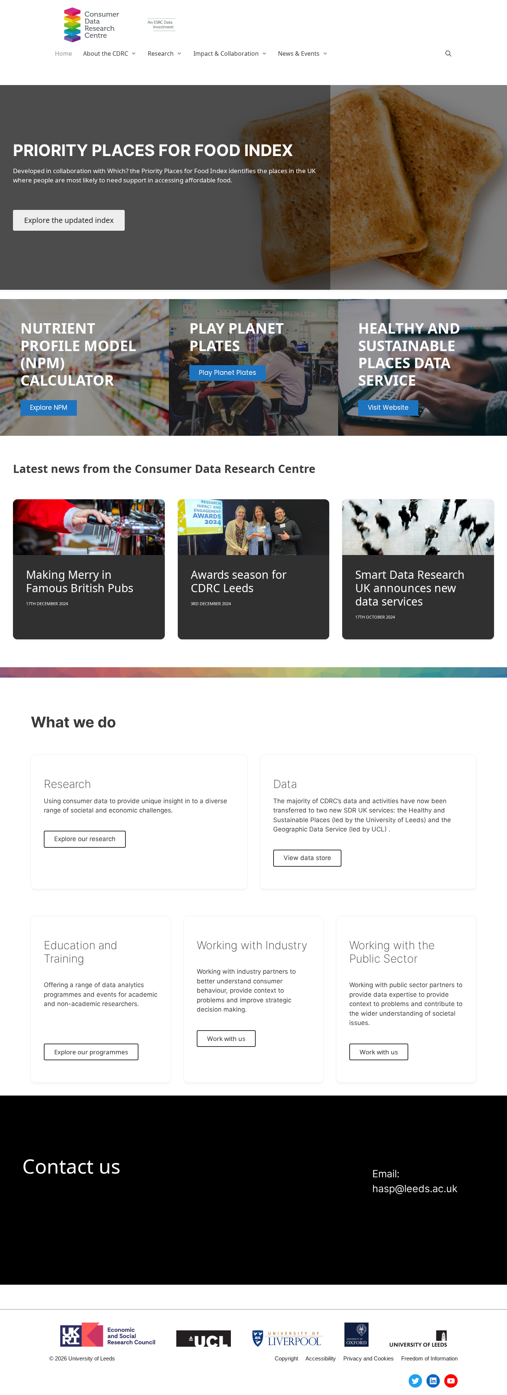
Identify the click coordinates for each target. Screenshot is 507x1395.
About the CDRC (105, 53)
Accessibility (320, 1358)
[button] (135, 53)
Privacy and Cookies (368, 1358)
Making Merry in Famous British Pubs (79, 581)
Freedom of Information (429, 1358)
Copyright (286, 1358)
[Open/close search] (448, 53)
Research (161, 53)
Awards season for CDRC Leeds (239, 581)
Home (63, 53)
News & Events (299, 53)
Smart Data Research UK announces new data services (410, 588)
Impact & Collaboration (226, 53)
